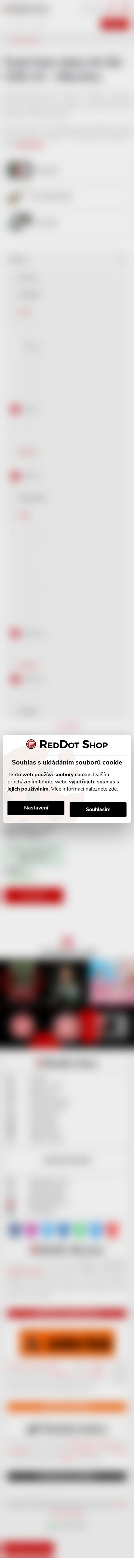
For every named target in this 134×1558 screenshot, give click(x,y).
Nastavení (36, 807)
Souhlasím (98, 809)
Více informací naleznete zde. (84, 789)
